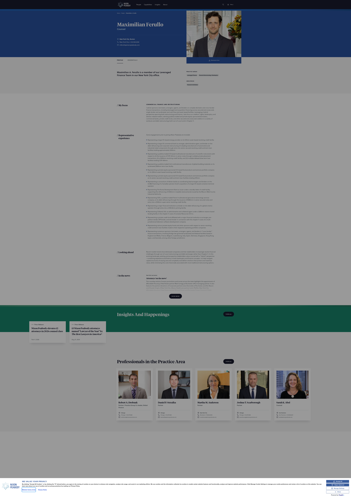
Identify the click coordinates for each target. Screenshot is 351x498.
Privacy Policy (42, 489)
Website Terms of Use (29, 489)
